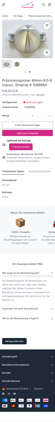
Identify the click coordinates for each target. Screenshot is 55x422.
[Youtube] (14, 394)
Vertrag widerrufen (14, 341)
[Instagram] (9, 394)
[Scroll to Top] (50, 407)
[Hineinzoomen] (47, 52)
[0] (49, 4)
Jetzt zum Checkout (27, 133)
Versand (40, 94)
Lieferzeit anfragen (21, 147)
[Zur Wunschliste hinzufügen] (47, 25)
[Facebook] (3, 394)
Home (5, 16)
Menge (5, 115)
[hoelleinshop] (27, 4)
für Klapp (18, 16)
